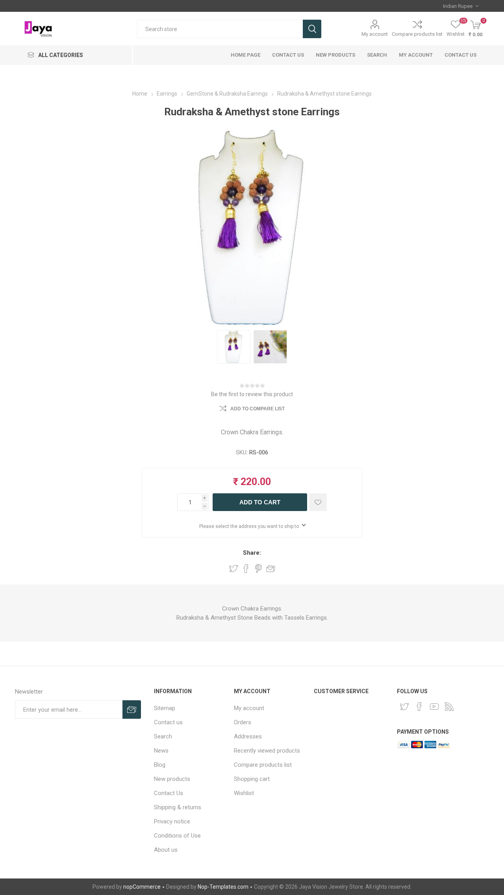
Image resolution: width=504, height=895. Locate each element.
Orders (242, 722)
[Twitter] (404, 706)
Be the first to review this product (252, 394)
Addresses (248, 736)
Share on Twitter (233, 568)
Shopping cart (252, 778)
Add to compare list (257, 409)
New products (335, 55)
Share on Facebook (246, 568)
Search (312, 29)
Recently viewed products (267, 750)
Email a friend (271, 568)
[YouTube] (434, 706)
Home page (245, 55)
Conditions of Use (177, 835)
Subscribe (131, 709)
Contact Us (288, 55)
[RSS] (449, 706)
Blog (159, 764)
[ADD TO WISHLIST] (318, 502)
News (161, 750)
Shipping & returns (177, 807)
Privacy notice (172, 821)
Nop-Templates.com (223, 887)
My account (374, 34)
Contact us (460, 55)
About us (166, 849)
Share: (252, 552)
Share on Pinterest (258, 568)
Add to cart (259, 502)
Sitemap (164, 708)
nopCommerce (142, 887)
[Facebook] (419, 706)
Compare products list (417, 34)
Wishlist (244, 793)
